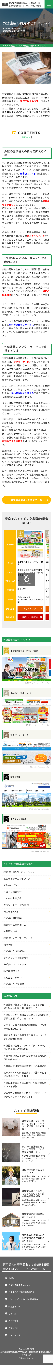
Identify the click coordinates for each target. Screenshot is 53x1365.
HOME (11, 1277)
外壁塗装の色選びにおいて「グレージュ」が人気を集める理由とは (25, 1047)
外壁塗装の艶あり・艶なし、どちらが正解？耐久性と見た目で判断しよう (24, 1006)
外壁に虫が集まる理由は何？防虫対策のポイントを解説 (25, 1084)
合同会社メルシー (13, 911)
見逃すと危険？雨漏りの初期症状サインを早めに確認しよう (25, 1026)
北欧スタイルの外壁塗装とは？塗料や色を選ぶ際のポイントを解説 (25, 1074)
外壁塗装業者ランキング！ (20, 1285)
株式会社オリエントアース (17, 878)
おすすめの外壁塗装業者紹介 (21, 1292)
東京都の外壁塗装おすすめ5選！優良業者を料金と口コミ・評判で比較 (26, 1266)
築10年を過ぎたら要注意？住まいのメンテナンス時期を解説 (25, 1037)
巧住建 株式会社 (12, 971)
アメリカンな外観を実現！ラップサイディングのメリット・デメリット (25, 1094)
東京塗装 (8, 944)
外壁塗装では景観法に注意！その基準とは (25, 1066)
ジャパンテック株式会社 (16, 957)
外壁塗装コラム (15, 1306)
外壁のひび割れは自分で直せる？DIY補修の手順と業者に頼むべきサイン (26, 1016)
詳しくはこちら (30, 608)
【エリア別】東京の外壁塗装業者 (23, 1299)
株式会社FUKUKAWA (14, 951)
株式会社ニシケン (13, 977)
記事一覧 (12, 1313)
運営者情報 (13, 1320)
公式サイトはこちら (30, 617)
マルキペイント (11, 885)
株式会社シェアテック (15, 964)
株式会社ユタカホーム (15, 924)
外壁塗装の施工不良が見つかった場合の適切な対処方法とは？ (25, 1057)
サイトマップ (14, 1335)
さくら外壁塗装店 (13, 898)
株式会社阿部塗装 (13, 918)
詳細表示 (26, 137)
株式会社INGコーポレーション (19, 872)
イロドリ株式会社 (13, 891)
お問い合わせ (14, 1327)
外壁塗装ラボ (10, 931)
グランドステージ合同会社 (17, 905)
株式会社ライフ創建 (14, 984)
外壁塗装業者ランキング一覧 (26, 500)
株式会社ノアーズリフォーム (18, 938)
